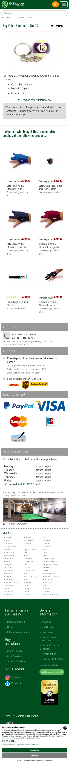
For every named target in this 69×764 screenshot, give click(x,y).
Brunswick (28, 540)
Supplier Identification (53, 658)
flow (25, 552)
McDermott (9, 570)
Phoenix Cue (49, 573)
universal (8, 591)
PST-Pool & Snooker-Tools (11, 581)
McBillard (47, 567)
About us (46, 621)
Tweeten (47, 588)
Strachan (47, 582)
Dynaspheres (30, 549)
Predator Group (50, 576)
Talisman (8, 585)
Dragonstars (10, 546)
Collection (28, 543)
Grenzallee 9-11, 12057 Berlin (24, 484)
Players (7, 576)
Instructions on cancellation (48, 638)
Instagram (16, 677)
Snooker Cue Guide (17, 661)
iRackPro (8, 558)
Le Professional (50, 561)
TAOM (26, 585)
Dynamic (8, 549)
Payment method (16, 621)
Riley (26, 579)
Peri (25, 573)
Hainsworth (9, 555)
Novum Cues (30, 570)
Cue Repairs (48, 632)
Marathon (8, 567)
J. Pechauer (48, 558)
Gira (45, 552)
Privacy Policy (49, 653)
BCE (45, 537)
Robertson (48, 579)
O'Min (45, 570)
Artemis (27, 537)
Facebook (16, 683)
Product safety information (36, 100)
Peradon (8, 573)
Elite (45, 549)
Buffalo (46, 540)
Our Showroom (49, 627)
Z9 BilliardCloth (50, 594)
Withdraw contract (52, 672)
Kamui (7, 561)
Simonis (27, 582)
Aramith (8, 537)
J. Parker (28, 558)
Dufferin (47, 546)
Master (27, 567)
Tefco (45, 585)
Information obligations (18, 632)
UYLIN (46, 591)
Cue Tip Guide (14, 651)
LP (25, 564)
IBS (44, 555)
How (26, 555)
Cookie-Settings (50, 665)
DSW (26, 546)
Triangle (27, 588)
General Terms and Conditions (50, 647)
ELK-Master (9, 552)
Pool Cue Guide (15, 656)
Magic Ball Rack (51, 564)
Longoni (8, 564)
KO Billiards (29, 561)
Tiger (6, 588)
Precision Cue (30, 576)
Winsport (8, 594)
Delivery (11, 627)
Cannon (8, 543)
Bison (7, 540)
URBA (27, 591)
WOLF (27, 594)
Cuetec (46, 543)
